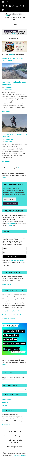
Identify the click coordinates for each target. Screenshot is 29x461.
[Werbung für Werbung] (14, 354)
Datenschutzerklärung (17, 260)
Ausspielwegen (11, 223)
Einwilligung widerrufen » (9, 318)
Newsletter (10, 225)
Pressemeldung (8, 89)
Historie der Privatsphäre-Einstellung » (13, 315)
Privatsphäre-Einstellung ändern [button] (14, 436)
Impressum (17, 455)
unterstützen (14, 33)
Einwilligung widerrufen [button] (14, 447)
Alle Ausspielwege (7, 399)
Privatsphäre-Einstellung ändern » (12, 311)
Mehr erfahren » (9, 199)
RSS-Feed (4, 405)
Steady (22, 34)
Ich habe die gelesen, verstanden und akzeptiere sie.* (14, 261)
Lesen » (4, 177)
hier (19, 168)
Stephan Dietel (8, 141)
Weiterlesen (5, 111)
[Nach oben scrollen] (26, 458)
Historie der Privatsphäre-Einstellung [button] (15, 441)
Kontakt (23, 455)
